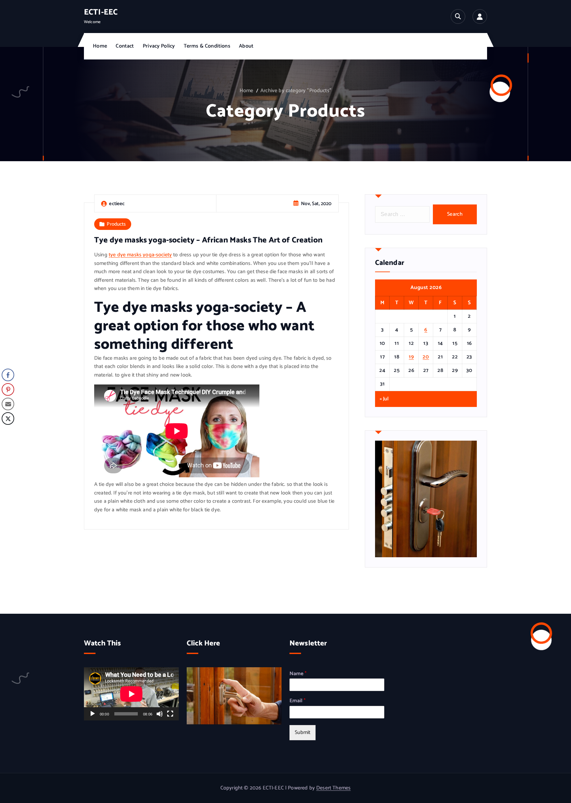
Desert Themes (333, 788)
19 (411, 356)
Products (116, 224)
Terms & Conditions (207, 46)
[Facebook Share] (8, 375)
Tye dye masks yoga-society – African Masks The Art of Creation (208, 240)
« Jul (384, 399)
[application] (131, 693)
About (246, 46)
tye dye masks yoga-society (140, 254)
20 (426, 356)
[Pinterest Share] (8, 389)
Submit (302, 732)
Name (298, 674)
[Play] (92, 714)
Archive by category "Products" (295, 90)
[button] (8, 432)
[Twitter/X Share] (8, 418)
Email (297, 701)
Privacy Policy (159, 46)
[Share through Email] (8, 404)
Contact (125, 46)
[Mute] (159, 714)
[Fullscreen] (170, 714)
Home (100, 46)
